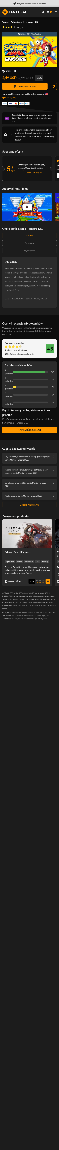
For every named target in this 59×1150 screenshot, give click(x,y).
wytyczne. (6, 334)
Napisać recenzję (29, 429)
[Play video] (27, 207)
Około (29, 235)
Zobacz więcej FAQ (29, 504)
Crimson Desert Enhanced (18, 552)
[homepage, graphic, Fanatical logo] (14, 12)
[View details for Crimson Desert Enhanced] (27, 533)
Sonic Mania (17, 118)
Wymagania (29, 250)
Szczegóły (29, 243)
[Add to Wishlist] (53, 86)
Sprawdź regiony (9, 97)
